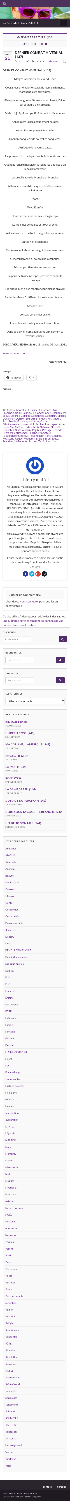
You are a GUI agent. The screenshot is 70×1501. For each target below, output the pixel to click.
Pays (8, 1262)
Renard (49, 435)
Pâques (9, 1241)
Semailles (8, 441)
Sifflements (20, 441)
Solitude (10, 1411)
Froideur (22, 421)
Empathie (10, 990)
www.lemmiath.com (15, 353)
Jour (47, 424)
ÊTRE (8, 1011)
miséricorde (11, 1167)
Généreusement (12, 424)
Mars (29, 427)
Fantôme (10, 1038)
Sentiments (11, 1404)
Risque (19, 438)
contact (47, 1486)
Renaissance (12, 1329)
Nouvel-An (11, 1235)
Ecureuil (30, 418)
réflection (11, 1302)
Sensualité (11, 1397)
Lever (6, 427)
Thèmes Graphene (32, 1496)
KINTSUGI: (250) (16, 721)
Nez (53, 427)
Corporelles (11, 909)
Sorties (33, 441)
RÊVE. (8, 1343)
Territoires (44, 441)
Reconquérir (37, 435)
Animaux (10, 868)
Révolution (11, 1357)
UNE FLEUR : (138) (33, 44)
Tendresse (11, 1431)
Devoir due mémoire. (16, 956)
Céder (40, 412)
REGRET (10, 1316)
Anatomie (10, 862)
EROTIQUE (11, 1004)
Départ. (9, 936)
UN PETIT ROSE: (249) (19, 733)
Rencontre (11, 1336)
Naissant (45, 427)
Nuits (18, 430)
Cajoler (17, 412)
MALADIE (11, 1140)
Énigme (9, 997)
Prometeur (44, 432)
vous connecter (29, 601)
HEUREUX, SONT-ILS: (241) (23, 823)
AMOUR (10, 855)
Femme (9, 1045)
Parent (9, 1248)
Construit (50, 415)
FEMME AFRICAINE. (16, 1051)
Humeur (9, 1106)
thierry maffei (24, 61)
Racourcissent (11, 435)
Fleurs (8, 1058)
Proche (33, 432)
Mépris (9, 1160)
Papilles (36, 430)
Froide (12, 421)
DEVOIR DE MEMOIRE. (18, 950)
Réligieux (10, 1323)
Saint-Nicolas (12, 1377)
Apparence (45, 410)
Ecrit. (8, 984)
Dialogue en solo (14, 963)
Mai (12, 427)
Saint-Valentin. (13, 1384)
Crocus (61, 415)
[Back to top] (61, 1493)
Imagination (12, 1112)
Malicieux (20, 427)
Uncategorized (13, 1445)
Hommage (11, 1092)
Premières (9, 432)
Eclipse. (9, 970)
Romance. (10, 1363)
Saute (55, 438)
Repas (57, 435)
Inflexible (38, 424)
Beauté (9, 875)
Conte (9, 902)
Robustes (29, 438)
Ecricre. (9, 977)
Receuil (24, 435)
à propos (61, 1486)
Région (9, 1309)
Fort (5, 421)
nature (9, 1201)
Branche (7, 412)
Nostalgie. (11, 1221)
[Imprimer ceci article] (64, 61)
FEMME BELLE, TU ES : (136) (37, 37)
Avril (54, 410)
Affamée (33, 410)
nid (58, 427)
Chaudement (59, 412)
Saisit (39, 438)
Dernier (20, 418)
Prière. (9, 1289)
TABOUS (10, 1424)
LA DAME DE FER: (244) (20, 789)
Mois (36, 427)
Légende (10, 1133)
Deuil (8, 943)
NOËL (8, 1214)
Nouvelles (8, 430)
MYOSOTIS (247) (16, 755)
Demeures (9, 418)
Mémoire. (10, 1153)
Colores (15, 415)
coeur (6, 415)
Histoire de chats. (15, 1085)
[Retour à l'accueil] (35, 13)
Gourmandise (12, 1079)
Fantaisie (10, 1031)
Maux (8, 1146)
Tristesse (10, 1438)
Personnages (12, 1268)
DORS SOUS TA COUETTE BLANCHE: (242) (33, 811)
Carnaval (10, 889)
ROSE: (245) (13, 778)
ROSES (9, 1370)
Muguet (9, 1180)
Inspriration (11, 1119)
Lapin (54, 424)
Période (57, 430)
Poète (8, 1275)
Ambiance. (11, 848)
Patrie (8, 1255)
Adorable (21, 410)
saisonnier (53, 61)
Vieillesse (10, 1458)
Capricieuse (29, 412)
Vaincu (55, 441)
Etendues (41, 418)
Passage (47, 430)
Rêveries (10, 1350)
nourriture (11, 1228)
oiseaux (26, 430)
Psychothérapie (14, 1296)
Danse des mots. (14, 923)
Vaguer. (9, 1452)
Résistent (8, 438)
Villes (8, 1465)
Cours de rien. (13, 916)
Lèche (61, 424)
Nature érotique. (14, 1207)
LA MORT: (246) (15, 766)
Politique (10, 1282)
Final (50, 418)
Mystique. (11, 1187)
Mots (8, 1173)
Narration (10, 1194)
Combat (25, 415)
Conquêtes (37, 415)
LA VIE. (9, 1126)
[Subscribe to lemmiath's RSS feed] (4, 3)
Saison (47, 438)
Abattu (11, 410)
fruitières (33, 421)
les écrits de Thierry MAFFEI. (21, 23)
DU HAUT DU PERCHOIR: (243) (25, 800)
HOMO (9, 1099)
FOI (7, 1065)
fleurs (57, 418)
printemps (21, 432)
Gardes (44, 421)
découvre (10, 929)
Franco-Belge (12, 1072)
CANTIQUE (12, 882)
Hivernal (27, 424)
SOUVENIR (11, 1418)
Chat (48, 412)
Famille (9, 1024)
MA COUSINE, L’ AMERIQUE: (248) (27, 744)
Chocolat (10, 895)
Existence (11, 1018)
